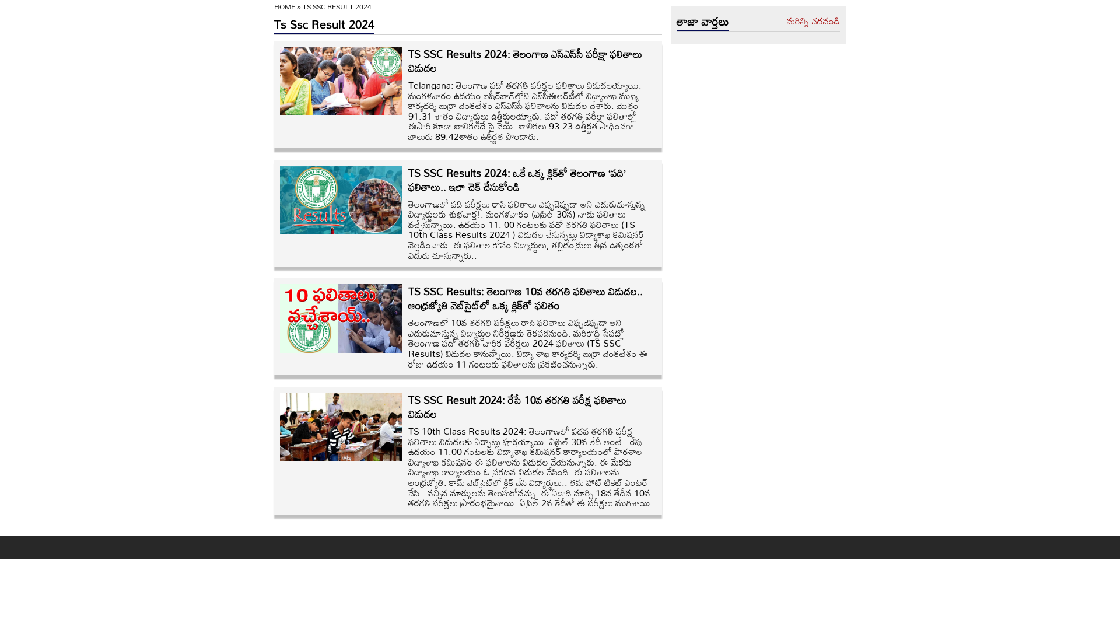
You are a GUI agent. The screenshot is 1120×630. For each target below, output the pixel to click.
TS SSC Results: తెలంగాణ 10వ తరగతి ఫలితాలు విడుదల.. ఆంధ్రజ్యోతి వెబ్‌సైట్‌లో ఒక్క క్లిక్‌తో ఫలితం (525, 298)
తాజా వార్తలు (703, 21)
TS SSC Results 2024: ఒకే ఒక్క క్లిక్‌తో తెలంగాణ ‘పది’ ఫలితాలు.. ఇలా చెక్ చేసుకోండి (517, 180)
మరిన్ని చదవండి (813, 21)
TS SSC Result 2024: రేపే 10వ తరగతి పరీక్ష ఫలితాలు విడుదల (517, 407)
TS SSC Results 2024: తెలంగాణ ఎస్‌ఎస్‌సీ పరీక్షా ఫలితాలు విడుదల (525, 61)
